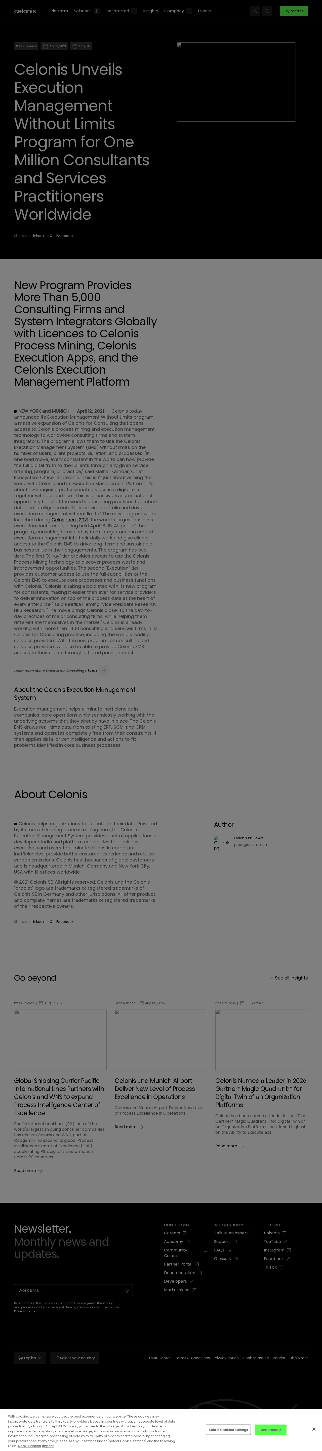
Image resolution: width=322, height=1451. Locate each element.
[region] (161, 1430)
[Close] (313, 1429)
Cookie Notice (29, 1445)
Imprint (48, 1445)
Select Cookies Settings (228, 1429)
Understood (271, 1429)
